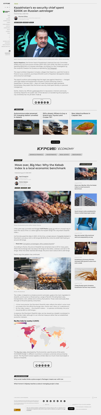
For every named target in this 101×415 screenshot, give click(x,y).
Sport (8, 33)
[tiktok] (57, 401)
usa (29, 187)
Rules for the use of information (79, 409)
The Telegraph (52, 68)
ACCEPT (71, 408)
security (31, 22)
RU (5, 7)
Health (8, 29)
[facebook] (64, 401)
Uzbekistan (7, 54)
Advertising (7, 43)
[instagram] (47, 401)
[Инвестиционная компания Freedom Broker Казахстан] (6, 12)
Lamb (52, 295)
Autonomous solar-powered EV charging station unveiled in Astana (26, 115)
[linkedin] (44, 401)
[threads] (61, 401)
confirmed (35, 91)
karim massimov (18, 22)
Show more (55, 142)
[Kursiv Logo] (6, 3)
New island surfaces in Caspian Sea (81, 114)
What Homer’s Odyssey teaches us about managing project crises (36, 384)
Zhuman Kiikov (23, 16)
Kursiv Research (6, 24)
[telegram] (51, 401)
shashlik (61, 236)
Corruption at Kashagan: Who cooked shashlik (38, 244)
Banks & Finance (36, 154)
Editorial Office (6, 41)
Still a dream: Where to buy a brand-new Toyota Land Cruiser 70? (55, 115)
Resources (76, 154)
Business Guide (6, 20)
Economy (8, 31)
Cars (9, 17)
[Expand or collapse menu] (9, 37)
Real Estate (64, 154)
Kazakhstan (7, 53)
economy (17, 187)
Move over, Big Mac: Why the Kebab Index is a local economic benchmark (85, 187)
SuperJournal (7, 27)
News (9, 15)
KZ (9, 7)
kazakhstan (25, 22)
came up (51, 229)
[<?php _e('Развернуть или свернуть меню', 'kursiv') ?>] (9, 51)
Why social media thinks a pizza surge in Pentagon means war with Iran (38, 379)
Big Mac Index (21, 352)
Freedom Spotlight (6, 46)
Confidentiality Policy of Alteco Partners (81, 404)
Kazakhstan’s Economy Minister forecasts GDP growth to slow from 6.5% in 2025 (85, 261)
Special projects (6, 44)
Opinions (8, 19)
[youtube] (54, 401)
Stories (8, 22)
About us (47, 404)
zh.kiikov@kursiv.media (23, 19)
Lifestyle (8, 26)
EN (7, 7)
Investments (51, 154)
